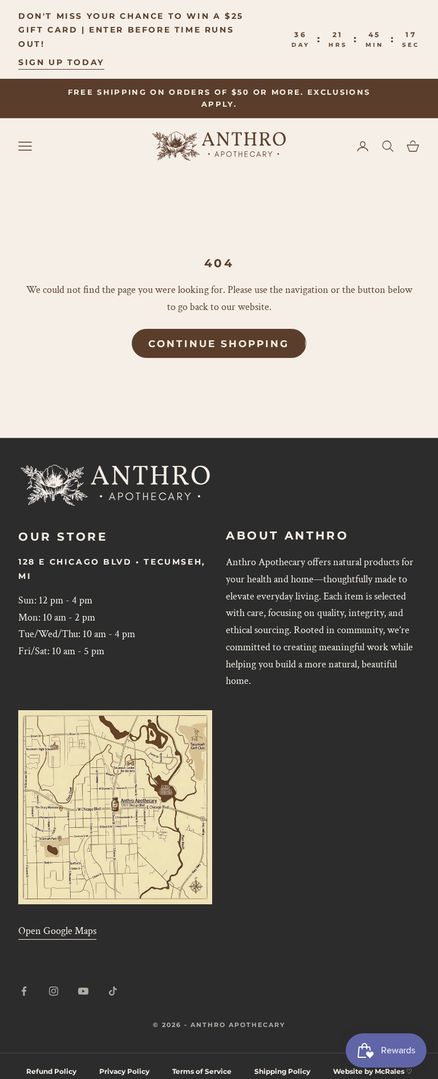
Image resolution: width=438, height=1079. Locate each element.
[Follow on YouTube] (83, 991)
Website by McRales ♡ (372, 1071)
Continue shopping (218, 343)
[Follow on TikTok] (113, 991)
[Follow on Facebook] (24, 991)
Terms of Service (202, 1071)
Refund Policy (51, 1071)
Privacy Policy (124, 1071)
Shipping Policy (282, 1071)
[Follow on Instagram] (53, 991)
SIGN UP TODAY (61, 62)
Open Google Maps (57, 930)
